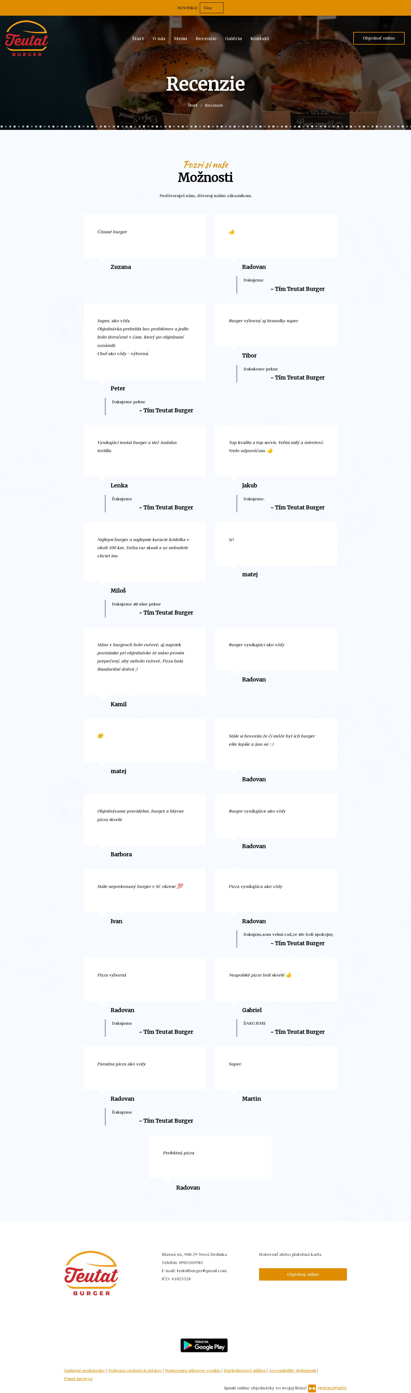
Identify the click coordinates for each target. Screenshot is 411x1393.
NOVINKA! (187, 8)
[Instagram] (52, 109)
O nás (159, 38)
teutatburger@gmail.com (202, 1270)
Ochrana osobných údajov (135, 1370)
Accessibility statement (293, 1370)
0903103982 (191, 1262)
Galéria (233, 38)
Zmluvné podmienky (85, 1370)
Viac (209, 8)
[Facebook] (35, 109)
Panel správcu (78, 1378)
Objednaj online (303, 1274)
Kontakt (259, 38)
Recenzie (206, 38)
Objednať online (379, 38)
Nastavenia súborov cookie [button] (193, 1370)
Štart (138, 38)
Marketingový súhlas (245, 1370)
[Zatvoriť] (403, 7)
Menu (180, 38)
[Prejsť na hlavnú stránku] (26, 38)
